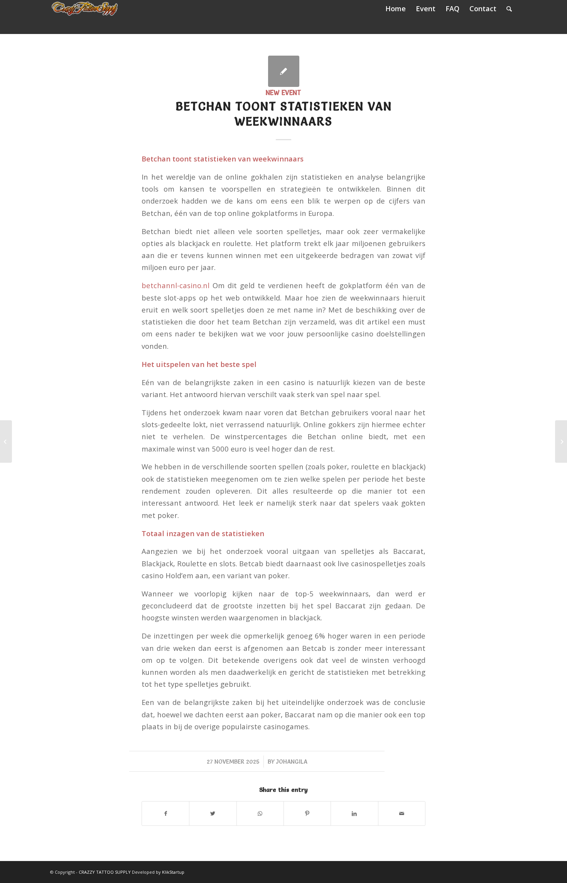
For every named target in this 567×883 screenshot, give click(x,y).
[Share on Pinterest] (307, 813)
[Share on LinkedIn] (354, 813)
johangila (291, 761)
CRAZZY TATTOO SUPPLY (105, 872)
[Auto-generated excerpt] (283, 71)
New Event (283, 93)
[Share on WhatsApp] (260, 813)
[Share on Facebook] (165, 813)
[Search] (509, 8)
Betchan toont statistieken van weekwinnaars (284, 114)
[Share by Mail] (401, 813)
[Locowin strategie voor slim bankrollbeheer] (6, 441)
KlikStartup (173, 872)
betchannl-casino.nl (175, 285)
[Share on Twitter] (212, 813)
